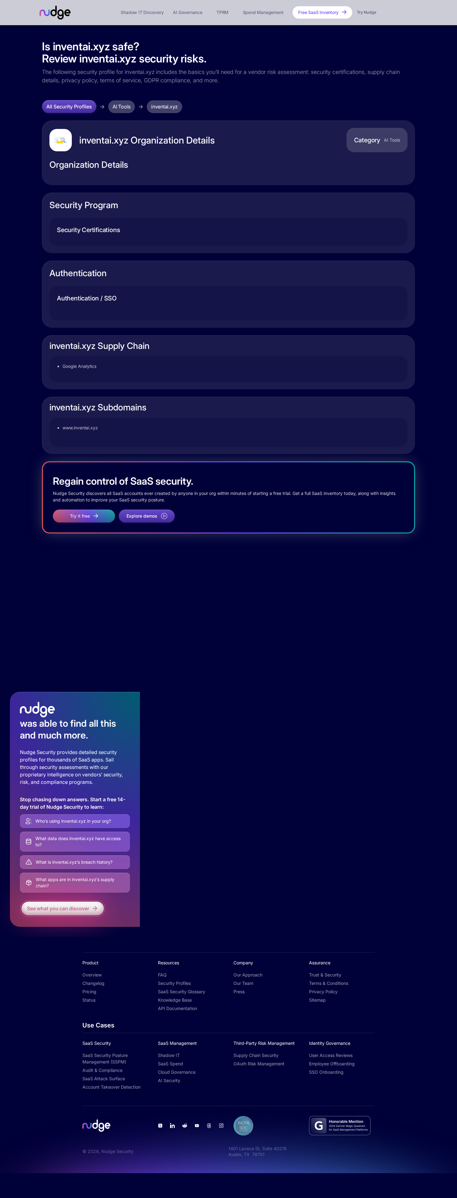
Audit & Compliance (102, 1070)
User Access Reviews (331, 1055)
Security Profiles (174, 983)
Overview (92, 974)
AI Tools (122, 106)
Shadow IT (169, 1055)
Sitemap (317, 1000)
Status (88, 1000)
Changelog (93, 983)
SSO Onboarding (326, 1072)
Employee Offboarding (332, 1063)
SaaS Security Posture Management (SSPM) (105, 1058)
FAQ (162, 974)
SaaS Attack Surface (103, 1078)
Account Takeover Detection (111, 1087)
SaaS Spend (170, 1063)
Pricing (89, 991)
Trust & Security (325, 974)
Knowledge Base (175, 1000)
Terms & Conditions (328, 983)
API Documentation (177, 1008)
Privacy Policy (323, 991)
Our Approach (247, 974)
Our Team (243, 983)
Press (239, 991)
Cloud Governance (177, 1072)
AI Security (169, 1080)
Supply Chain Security (256, 1055)
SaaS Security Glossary (181, 991)
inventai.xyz (164, 106)
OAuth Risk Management (258, 1063)
